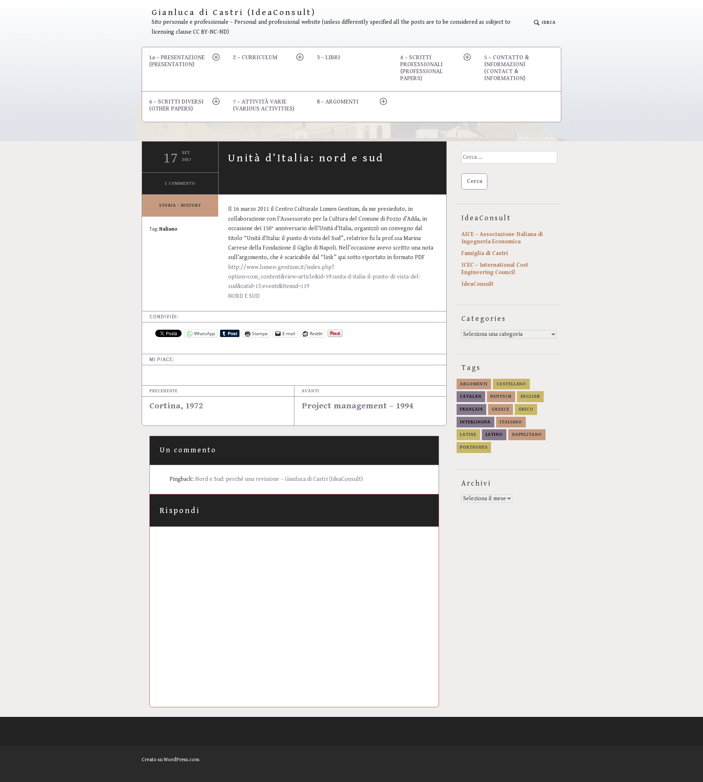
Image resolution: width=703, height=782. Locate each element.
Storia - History (180, 205)
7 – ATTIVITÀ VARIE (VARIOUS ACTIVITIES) (263, 105)
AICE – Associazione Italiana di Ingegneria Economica (502, 238)
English (530, 396)
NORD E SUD (244, 296)
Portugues (473, 447)
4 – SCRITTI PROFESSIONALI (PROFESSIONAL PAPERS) (421, 68)
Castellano (511, 384)
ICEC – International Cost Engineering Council (494, 269)
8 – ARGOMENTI (337, 101)
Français (471, 409)
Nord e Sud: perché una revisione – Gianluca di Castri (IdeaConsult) (279, 479)
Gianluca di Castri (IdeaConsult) (234, 13)
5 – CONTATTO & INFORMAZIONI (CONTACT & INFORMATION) (506, 68)
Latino (494, 434)
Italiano (168, 229)
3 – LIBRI (328, 57)
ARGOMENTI (473, 384)
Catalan (470, 396)
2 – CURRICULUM (255, 57)
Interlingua (475, 422)
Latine (468, 434)
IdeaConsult (477, 284)
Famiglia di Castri (484, 253)
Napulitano (527, 434)
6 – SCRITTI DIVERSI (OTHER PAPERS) (176, 105)
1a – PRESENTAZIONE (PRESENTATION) (177, 61)
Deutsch (500, 396)
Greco (526, 409)
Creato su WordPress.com (170, 760)
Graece (500, 409)
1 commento (180, 183)
